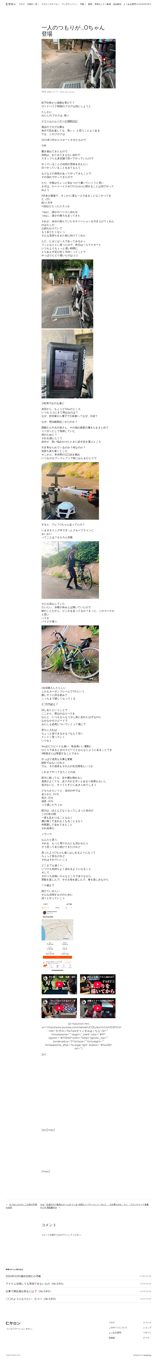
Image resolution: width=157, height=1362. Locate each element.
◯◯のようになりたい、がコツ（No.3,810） (31, 1298)
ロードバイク (70, 92)
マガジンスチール (49, 4)
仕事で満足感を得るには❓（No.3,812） (29, 1291)
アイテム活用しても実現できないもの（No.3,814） (35, 1283)
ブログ (62, 92)
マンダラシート (69, 4)
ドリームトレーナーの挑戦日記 (59, 121)
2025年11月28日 (145, 1291)
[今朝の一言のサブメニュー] (38, 4)
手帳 (82, 4)
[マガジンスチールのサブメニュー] (59, 4)
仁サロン (11, 4)
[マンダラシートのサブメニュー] (77, 4)
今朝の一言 (32, 4)
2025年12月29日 (145, 1276)
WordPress (147, 1355)
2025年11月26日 (145, 1299)
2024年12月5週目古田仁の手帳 (23, 1276)
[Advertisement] (78, 1075)
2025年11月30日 (145, 1284)
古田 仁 (49, 92)
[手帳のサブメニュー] (85, 4)
